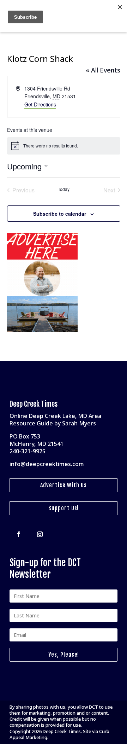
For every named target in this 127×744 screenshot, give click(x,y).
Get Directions (40, 104)
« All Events (103, 70)
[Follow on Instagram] (40, 534)
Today (63, 189)
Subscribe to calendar (59, 213)
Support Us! (63, 508)
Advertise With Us (63, 485)
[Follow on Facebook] (19, 534)
